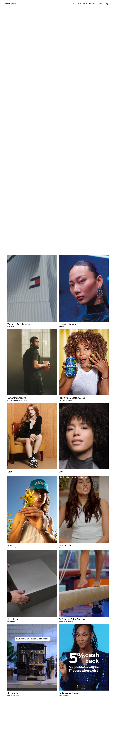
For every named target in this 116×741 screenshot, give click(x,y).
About (100, 4)
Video (79, 4)
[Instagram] (107, 4)
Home (73, 4)
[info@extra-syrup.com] (110, 4)
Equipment (92, 4)
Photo (85, 4)
